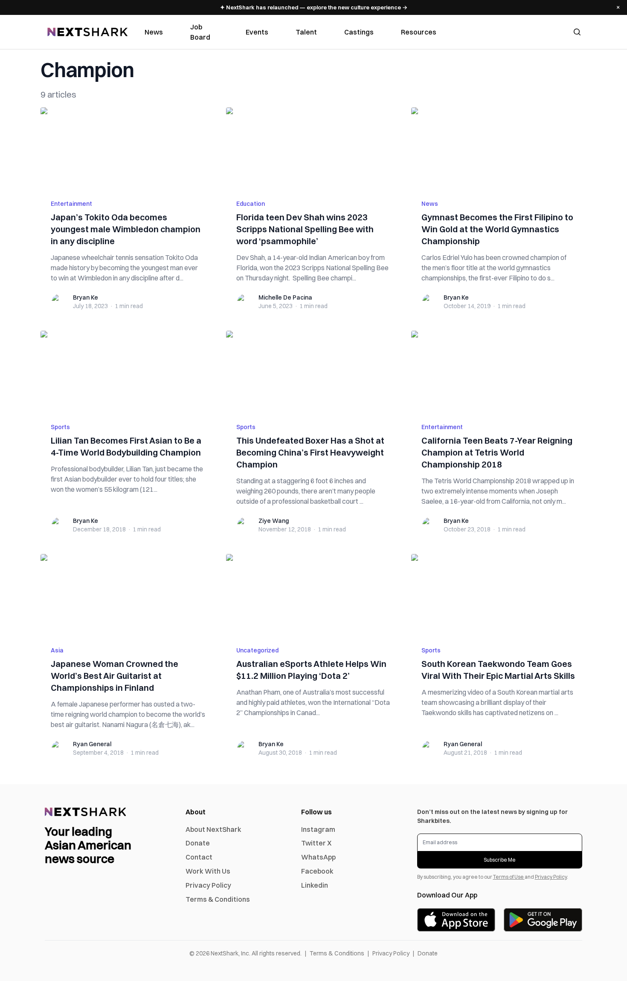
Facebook (317, 871)
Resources (418, 32)
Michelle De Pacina (285, 297)
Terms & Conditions (218, 899)
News (154, 32)
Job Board (200, 32)
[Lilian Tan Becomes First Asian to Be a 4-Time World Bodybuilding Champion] (128, 372)
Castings (359, 32)
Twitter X (316, 843)
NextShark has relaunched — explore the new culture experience (313, 7)
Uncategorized (257, 650)
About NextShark (213, 829)
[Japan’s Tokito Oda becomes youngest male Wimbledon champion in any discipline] (128, 148)
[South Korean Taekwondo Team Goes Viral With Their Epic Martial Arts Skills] (498, 595)
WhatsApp (318, 857)
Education (250, 204)
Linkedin (314, 885)
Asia (57, 650)
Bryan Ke (85, 297)
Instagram (318, 829)
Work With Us (208, 871)
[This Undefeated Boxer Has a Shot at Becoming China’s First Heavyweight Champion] (313, 372)
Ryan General (92, 744)
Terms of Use (509, 877)
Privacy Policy (208, 885)
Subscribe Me (500, 860)
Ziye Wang (273, 521)
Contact (199, 857)
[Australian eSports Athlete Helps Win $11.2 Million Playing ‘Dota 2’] (313, 595)
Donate (198, 843)
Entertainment (71, 204)
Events (257, 32)
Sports (60, 427)
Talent (306, 32)
